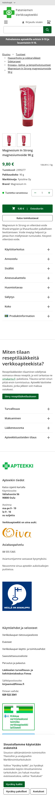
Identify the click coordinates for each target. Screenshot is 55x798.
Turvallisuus (12, 408)
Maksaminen (13, 418)
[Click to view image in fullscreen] (27, 105)
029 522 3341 (9, 694)
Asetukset (38, 791)
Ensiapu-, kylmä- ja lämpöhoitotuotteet (29, 65)
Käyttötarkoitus (14, 249)
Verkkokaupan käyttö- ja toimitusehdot (23, 649)
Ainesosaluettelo (15, 278)
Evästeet (7, 642)
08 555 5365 (8, 551)
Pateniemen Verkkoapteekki (27, 12)
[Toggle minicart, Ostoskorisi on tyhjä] (48, 22)
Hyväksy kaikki (14, 784)
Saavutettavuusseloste (14, 656)
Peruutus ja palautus (13, 663)
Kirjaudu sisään (34, 22)
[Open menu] (6, 22)
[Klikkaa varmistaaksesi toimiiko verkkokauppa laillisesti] (27, 716)
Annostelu (11, 259)
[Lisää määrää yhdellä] (49, 192)
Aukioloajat (7, 2)
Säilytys (9, 297)
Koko (8, 306)
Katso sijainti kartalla (13, 487)
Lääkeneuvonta (14, 428)
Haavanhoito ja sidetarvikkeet (24, 58)
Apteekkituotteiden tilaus (21, 437)
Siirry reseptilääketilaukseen (20, 396)
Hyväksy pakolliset (16, 791)
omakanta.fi (8, 378)
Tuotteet (20, 54)
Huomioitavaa (13, 287)
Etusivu (6, 54)
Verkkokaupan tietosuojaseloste (20, 635)
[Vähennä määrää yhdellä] (35, 192)
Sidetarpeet (14, 61)
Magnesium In (18, 184)
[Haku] (47, 29)
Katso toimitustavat (27, 218)
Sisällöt (9, 268)
